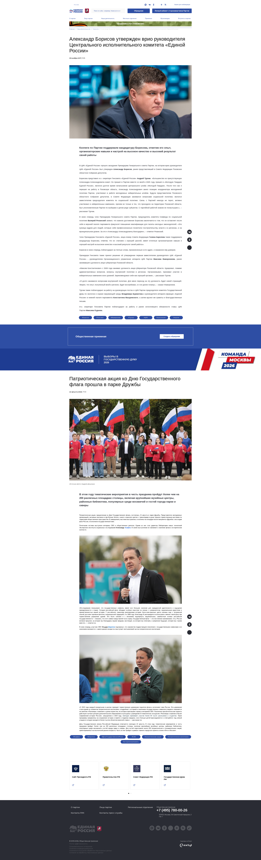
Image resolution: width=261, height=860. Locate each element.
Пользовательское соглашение (80, 846)
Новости (96, 29)
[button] (128, 793)
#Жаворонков (115, 317)
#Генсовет (100, 317)
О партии (72, 18)
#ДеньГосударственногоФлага (112, 737)
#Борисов (85, 317)
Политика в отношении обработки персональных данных (90, 851)
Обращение (138, 11)
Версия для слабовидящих (182, 4)
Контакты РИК (77, 813)
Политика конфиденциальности (81, 849)
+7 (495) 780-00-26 (171, 810)
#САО (134, 737)
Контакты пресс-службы (110, 813)
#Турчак (131, 317)
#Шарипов (91, 737)
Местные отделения (130, 18)
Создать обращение (172, 336)
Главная (72, 29)
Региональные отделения (140, 807)
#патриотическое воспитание (178, 737)
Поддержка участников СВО (130, 24)
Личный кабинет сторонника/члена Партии (172, 11)
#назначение (161, 317)
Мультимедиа (165, 18)
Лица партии (88, 18)
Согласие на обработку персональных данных (86, 853)
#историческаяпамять (131, 742)
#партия (176, 317)
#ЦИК (146, 317)
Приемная (148, 18)
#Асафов (76, 737)
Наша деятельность (107, 18)
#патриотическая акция (153, 737)
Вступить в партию (184, 18)
